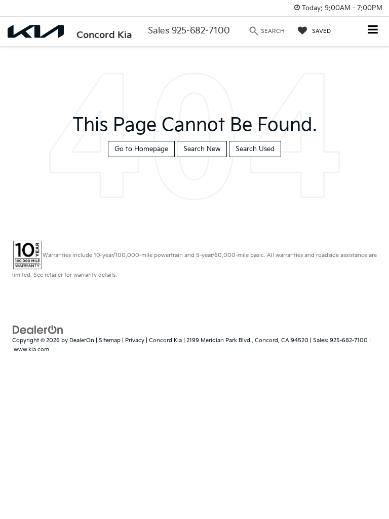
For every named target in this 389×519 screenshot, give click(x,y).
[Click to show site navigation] (373, 30)
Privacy (134, 340)
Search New (201, 149)
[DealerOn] (38, 329)
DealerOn (81, 340)
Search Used (255, 149)
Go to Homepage (141, 149)
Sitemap (110, 340)
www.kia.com (31, 349)
